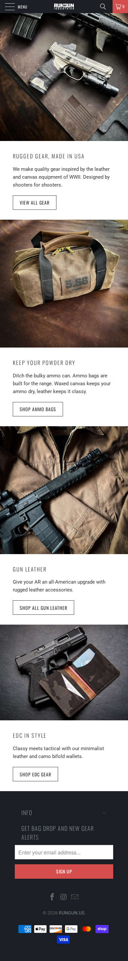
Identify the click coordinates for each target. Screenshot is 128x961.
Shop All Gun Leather (43, 607)
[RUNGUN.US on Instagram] (64, 897)
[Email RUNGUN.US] (75, 897)
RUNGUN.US (71, 912)
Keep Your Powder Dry (44, 362)
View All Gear (35, 202)
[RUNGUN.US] (64, 6)
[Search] (105, 7)
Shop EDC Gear (35, 774)
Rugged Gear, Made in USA (49, 156)
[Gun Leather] (64, 490)
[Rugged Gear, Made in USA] (64, 77)
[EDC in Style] (64, 672)
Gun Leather (30, 569)
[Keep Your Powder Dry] (64, 284)
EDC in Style (30, 735)
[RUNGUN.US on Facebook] (52, 897)
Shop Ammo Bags (38, 409)
